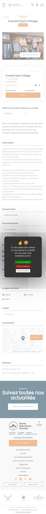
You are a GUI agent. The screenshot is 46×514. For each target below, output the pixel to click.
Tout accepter (23, 262)
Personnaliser (23, 271)
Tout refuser (23, 266)
